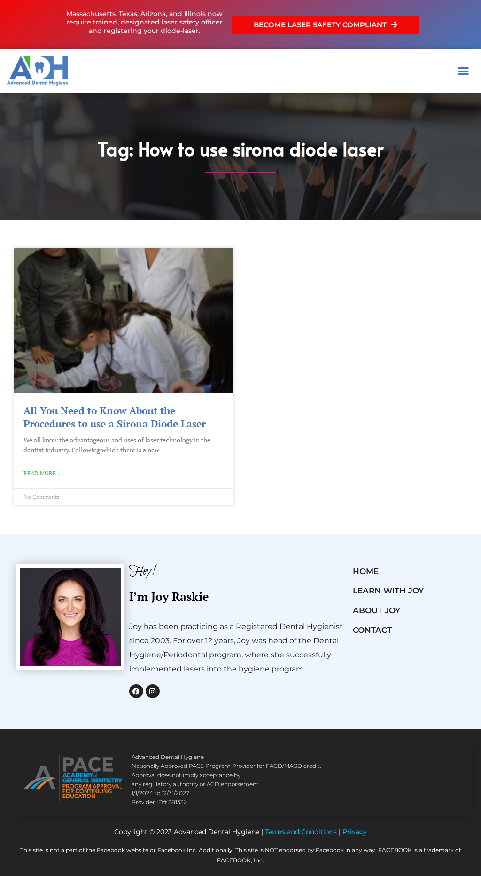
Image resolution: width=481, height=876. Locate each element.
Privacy (354, 832)
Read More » (41, 473)
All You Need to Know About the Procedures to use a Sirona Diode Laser (114, 417)
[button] (464, 71)
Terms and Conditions (301, 832)
